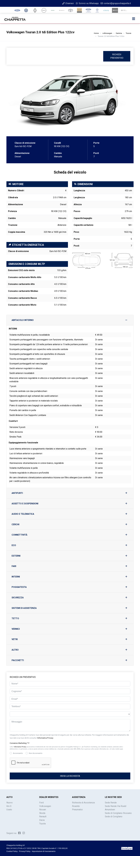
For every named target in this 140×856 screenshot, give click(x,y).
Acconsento (18, 753)
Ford (41, 802)
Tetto (15, 618)
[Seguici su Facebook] (19, 833)
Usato (9, 809)
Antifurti (17, 493)
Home (96, 33)
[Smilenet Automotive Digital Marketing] (126, 848)
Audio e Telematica (23, 514)
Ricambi (76, 806)
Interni (16, 576)
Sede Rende (111, 802)
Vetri (15, 639)
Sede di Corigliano (113, 816)
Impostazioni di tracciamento (44, 851)
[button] (70, 743)
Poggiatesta (19, 587)
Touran (128, 33)
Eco (14, 545)
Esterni (16, 556)
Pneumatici (77, 809)
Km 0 (8, 806)
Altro (15, 650)
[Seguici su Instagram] (23, 833)
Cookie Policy (12, 851)
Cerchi (15, 524)
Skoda (42, 813)
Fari (14, 566)
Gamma (119, 33)
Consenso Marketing (19, 743)
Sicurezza (18, 597)
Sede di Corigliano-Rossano (118, 813)
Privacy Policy (24, 851)
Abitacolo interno (23, 320)
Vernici (16, 629)
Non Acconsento (35, 753)
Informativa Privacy (45, 738)
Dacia (42, 820)
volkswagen (107, 33)
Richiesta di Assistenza (83, 802)
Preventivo (116, 56)
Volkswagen (45, 806)
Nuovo (9, 802)
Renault (42, 816)
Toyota (42, 823)
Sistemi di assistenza (24, 608)
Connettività (19, 535)
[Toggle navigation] (134, 18)
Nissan (42, 809)
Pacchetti (18, 660)
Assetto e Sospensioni (25, 503)
